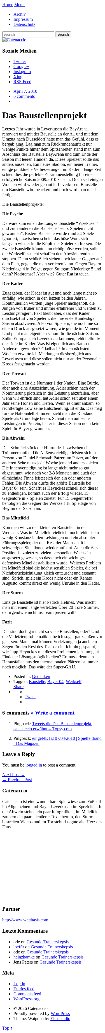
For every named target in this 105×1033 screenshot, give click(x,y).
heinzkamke (24, 957)
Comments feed (27, 993)
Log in (19, 983)
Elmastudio (60, 1018)
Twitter (19, 61)
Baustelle (37, 681)
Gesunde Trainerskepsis (48, 941)
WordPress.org (26, 998)
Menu (19, 4)
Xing (17, 76)
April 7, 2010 (25, 91)
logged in (33, 765)
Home (7, 4)
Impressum (23, 19)
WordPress (60, 1013)
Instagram (22, 71)
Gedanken (41, 676)
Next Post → (13, 774)
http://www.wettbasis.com (25, 919)
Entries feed (23, 988)
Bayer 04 (55, 681)
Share (18, 686)
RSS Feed (22, 81)
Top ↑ (7, 1028)
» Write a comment (52, 713)
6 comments (24, 96)
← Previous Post (17, 779)
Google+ (21, 66)
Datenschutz (24, 24)
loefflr (18, 946)
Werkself (73, 681)
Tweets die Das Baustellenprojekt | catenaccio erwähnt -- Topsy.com (53, 726)
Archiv (19, 14)
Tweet (30, 696)
